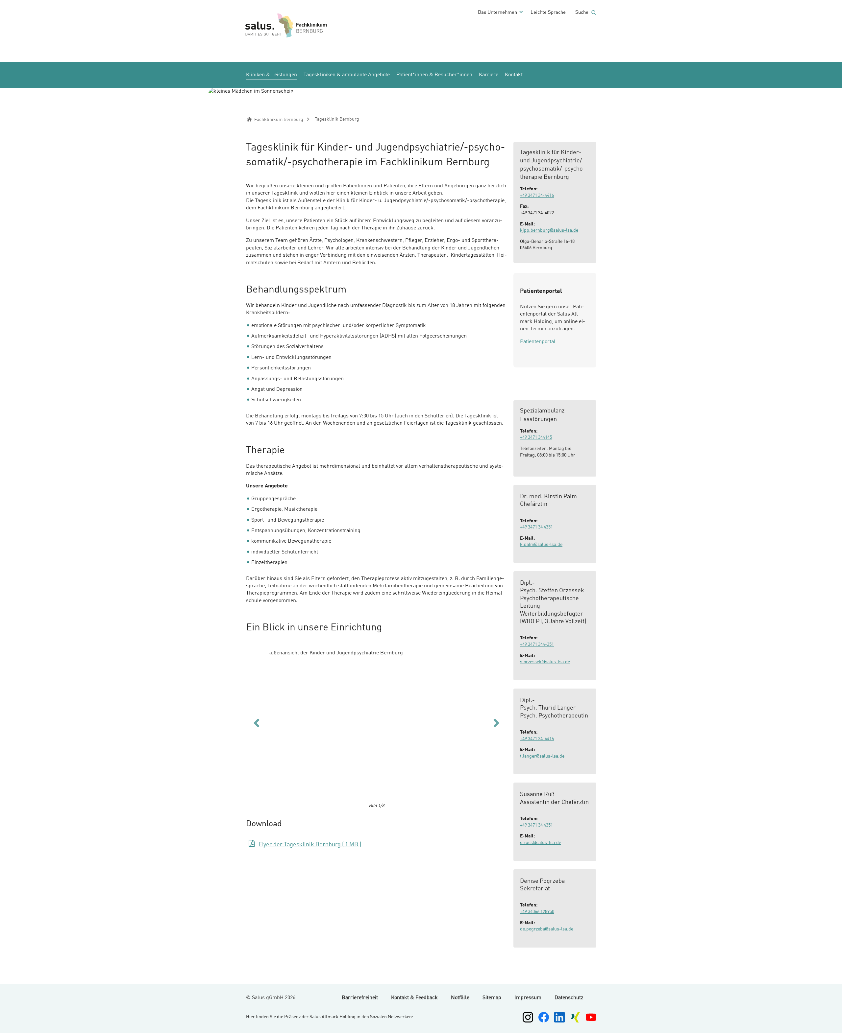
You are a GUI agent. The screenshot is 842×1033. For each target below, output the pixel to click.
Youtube (591, 1017)
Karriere (488, 75)
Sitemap (492, 997)
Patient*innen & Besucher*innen (434, 75)
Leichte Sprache (548, 12)
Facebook (543, 1017)
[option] (376, 725)
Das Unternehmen (497, 12)
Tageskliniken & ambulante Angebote (347, 75)
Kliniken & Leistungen (271, 75)
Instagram (528, 1017)
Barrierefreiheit (360, 997)
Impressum (527, 997)
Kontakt (514, 75)
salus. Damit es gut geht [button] (315, 25)
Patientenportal (538, 341)
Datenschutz (569, 997)
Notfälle (460, 997)
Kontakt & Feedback (414, 997)
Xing (575, 1017)
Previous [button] (256, 722)
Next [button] (496, 722)
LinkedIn (559, 1017)
